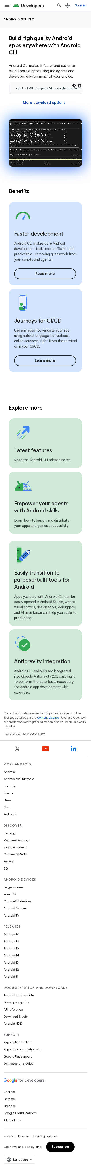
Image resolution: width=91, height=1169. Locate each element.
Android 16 (11, 941)
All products (12, 1120)
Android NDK (13, 1024)
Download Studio (16, 1016)
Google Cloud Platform (20, 1113)
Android (9, 772)
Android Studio (19, 19)
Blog (7, 807)
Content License (48, 717)
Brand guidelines (45, 1136)
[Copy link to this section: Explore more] (48, 408)
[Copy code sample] (79, 85)
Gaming (9, 833)
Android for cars (15, 908)
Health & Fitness (14, 847)
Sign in (80, 5)
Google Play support (18, 1056)
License (23, 1136)
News (7, 800)
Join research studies (18, 1063)
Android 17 (11, 934)
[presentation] (45, 45)
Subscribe (60, 1147)
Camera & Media (15, 854)
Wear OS (10, 894)
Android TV (11, 915)
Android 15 (11, 948)
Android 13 (11, 962)
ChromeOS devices (17, 901)
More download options (44, 102)
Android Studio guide (19, 995)
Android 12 (11, 970)
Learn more (45, 360)
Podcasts (10, 814)
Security (9, 786)
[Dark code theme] (74, 85)
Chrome (9, 1099)
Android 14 (11, 955)
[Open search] (59, 5)
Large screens (13, 887)
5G (6, 868)
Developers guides (16, 1002)
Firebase (10, 1106)
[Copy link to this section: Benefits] (35, 191)
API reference (13, 1009)
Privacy (8, 861)
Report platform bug (18, 1042)
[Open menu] (7, 5)
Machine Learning (16, 840)
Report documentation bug (23, 1049)
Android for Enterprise (19, 779)
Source (8, 793)
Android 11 (11, 977)
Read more (45, 274)
